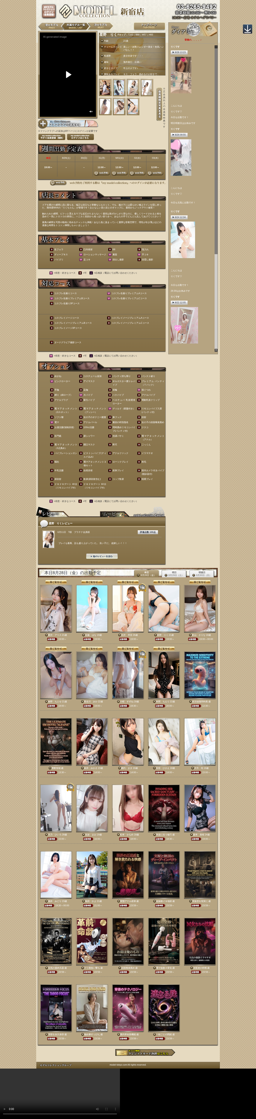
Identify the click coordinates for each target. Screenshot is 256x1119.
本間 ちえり (162, 701)
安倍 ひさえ (162, 768)
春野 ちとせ (54, 701)
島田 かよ (90, 901)
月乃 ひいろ (54, 834)
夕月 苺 (198, 768)
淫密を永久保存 (56, 1034)
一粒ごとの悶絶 (164, 1034)
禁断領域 (56, 768)
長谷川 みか (90, 701)
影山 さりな (198, 635)
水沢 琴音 (126, 635)
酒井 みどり (54, 901)
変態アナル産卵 (128, 901)
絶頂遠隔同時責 (200, 701)
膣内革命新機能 (128, 1034)
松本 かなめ (126, 834)
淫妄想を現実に (200, 901)
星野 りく (162, 635)
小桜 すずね (126, 701)
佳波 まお (90, 834)
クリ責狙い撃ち (92, 968)
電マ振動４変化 (164, 968)
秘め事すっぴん (92, 1034)
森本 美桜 (198, 834)
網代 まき (126, 768)
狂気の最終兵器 (56, 968)
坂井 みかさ (90, 768)
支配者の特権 (200, 968)
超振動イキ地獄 (164, 901)
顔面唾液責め (128, 968)
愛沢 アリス (54, 635)
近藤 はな (90, 635)
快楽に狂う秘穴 (164, 834)
